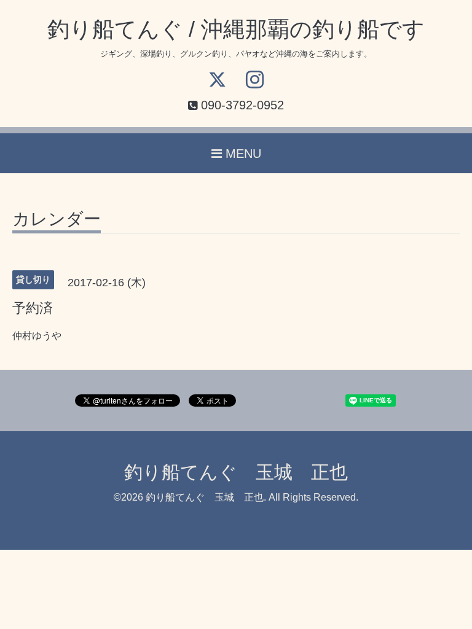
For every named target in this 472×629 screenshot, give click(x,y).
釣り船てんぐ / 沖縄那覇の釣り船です (236, 29)
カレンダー (56, 220)
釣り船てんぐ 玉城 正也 (236, 472)
